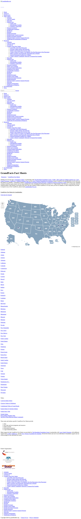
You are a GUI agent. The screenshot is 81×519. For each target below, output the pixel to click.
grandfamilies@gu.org (30, 186)
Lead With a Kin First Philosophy (18, 129)
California (3, 263)
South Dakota (4, 363)
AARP (53, 179)
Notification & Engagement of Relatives (17, 120)
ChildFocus (13, 181)
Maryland (3, 303)
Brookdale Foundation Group (44, 179)
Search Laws (7, 96)
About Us (6, 95)
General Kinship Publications (14, 149)
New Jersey (3, 330)
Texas (2, 368)
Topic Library (7, 97)
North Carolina (4, 338)
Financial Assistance (12, 109)
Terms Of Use (24, 517)
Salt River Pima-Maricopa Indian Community (12, 417)
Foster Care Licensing (12, 147)
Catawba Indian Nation (6, 400)
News (5, 169)
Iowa (2, 290)
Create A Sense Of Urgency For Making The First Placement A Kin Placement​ (29, 133)
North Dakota (4, 341)
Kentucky (3, 295)
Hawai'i (3, 279)
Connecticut (4, 268)
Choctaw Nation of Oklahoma (8, 403)
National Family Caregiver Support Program (18, 119)
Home (5, 93)
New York (3, 336)
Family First (13, 105)
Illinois (2, 284)
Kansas (2, 292)
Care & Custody (11, 100)
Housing (9, 113)
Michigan (3, 309)
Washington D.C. (5, 381)
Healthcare (9, 112)
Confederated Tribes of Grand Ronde (10, 406)
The (35, 179)
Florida (2, 274)
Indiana (2, 287)
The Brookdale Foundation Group (40, 432)
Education (9, 102)
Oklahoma (3, 346)
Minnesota (3, 311)
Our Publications (8, 167)
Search (17, 90)
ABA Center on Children (62, 179)
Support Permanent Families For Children (20, 136)
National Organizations (13, 165)
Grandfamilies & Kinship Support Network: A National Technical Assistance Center (45, 182)
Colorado (3, 265)
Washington (4, 384)
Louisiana (3, 298)
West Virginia (4, 387)
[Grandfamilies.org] (6, 1)
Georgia (3, 276)
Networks (9, 163)
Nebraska (3, 322)
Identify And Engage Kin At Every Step (20, 132)
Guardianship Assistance (13, 110)
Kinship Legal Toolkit (12, 157)
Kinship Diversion (11, 115)
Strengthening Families (16, 106)
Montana (3, 319)
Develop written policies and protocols (19, 130)
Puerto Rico (4, 354)
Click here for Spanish (6, 195)
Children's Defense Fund (22, 181)
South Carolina (4, 360)
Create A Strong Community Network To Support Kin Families (26, 137)
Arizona (3, 257)
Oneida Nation (4, 414)
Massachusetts (4, 306)
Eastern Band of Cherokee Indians (9, 408)
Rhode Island (4, 357)
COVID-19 (10, 126)
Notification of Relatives (13, 166)
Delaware (3, 271)
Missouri (3, 317)
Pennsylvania (4, 352)
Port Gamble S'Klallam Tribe (8, 415)
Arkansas (3, 260)
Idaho (2, 282)
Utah (2, 371)
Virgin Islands (4, 379)
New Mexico (4, 333)
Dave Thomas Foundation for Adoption (43, 181)
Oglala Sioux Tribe (5, 411)
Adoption (9, 99)
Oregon (2, 349)
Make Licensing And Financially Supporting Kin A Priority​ (25, 135)
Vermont (3, 373)
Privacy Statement (34, 517)
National (3, 249)
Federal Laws (10, 103)
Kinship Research (11, 160)
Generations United (19, 179)
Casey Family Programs (65, 432)
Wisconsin (3, 390)
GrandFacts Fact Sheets (13, 150)
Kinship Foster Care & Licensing (15, 116)
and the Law (72, 179)
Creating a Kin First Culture (14, 127)
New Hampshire (5, 328)
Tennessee (3, 365)
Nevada (3, 325)
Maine (2, 301)
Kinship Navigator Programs (14, 117)
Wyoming (3, 392)
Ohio (2, 344)
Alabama (3, 252)
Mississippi (3, 314)
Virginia (3, 376)
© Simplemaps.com (76, 246)
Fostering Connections (15, 107)
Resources (6, 122)
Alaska (2, 255)
